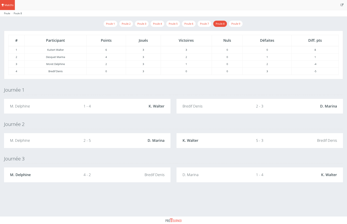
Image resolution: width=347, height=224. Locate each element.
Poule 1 (110, 23)
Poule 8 (220, 23)
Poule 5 (173, 23)
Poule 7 (204, 23)
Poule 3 (141, 23)
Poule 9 (235, 23)
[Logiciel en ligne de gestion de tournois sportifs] (173, 219)
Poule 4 (157, 23)
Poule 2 (126, 23)
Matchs (8, 5)
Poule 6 (188, 23)
